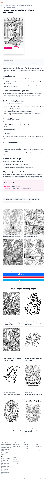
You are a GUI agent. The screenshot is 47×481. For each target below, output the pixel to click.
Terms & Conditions (16, 461)
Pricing (2, 454)
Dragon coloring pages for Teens (24, 201)
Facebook (26, 442)
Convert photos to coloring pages (6, 445)
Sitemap (14, 451)
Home (3, 5)
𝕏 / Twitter (26, 448)
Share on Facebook (24, 274)
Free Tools (3, 456)
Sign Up (37, 442)
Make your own (6, 52)
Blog (13, 450)
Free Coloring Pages (8, 5)
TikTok (25, 450)
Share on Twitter (24, 280)
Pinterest (26, 444)
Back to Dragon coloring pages (9, 7)
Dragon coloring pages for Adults (20, 199)
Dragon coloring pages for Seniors (10, 201)
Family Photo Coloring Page (6, 447)
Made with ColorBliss (16, 446)
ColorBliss (6, 188)
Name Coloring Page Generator (4, 470)
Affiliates (14, 457)
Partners (14, 455)
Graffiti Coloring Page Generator (5, 464)
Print (15, 47)
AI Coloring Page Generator (6, 442)
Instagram (26, 446)
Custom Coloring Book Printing (5, 450)
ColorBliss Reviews (16, 444)
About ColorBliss (16, 442)
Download (8, 47)
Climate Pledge (15, 459)
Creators (14, 448)
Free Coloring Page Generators (4, 461)
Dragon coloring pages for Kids (33, 199)
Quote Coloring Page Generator (5, 473)
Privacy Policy (15, 463)
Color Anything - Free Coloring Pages (39, 451)
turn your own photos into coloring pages (28, 185)
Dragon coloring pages (15, 5)
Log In (37, 444)
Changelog (15, 453)
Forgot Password (39, 446)
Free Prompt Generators (5, 458)
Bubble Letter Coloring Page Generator (5, 467)
